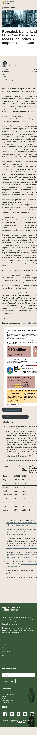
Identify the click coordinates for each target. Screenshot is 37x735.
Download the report (12, 410)
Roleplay (22, 722)
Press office (6, 651)
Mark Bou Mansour (15, 66)
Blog (3, 644)
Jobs (3, 655)
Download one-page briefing (15, 417)
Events (4, 648)
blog (5, 76)
